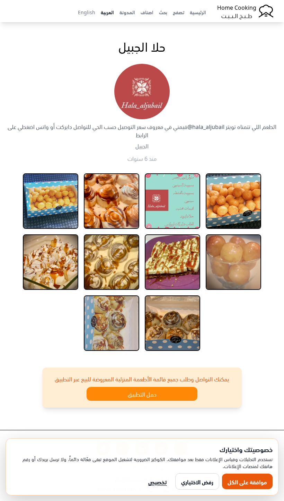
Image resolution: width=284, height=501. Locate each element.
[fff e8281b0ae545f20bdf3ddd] (111, 262)
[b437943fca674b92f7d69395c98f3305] (111, 201)
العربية (107, 11)
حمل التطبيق (142, 393)
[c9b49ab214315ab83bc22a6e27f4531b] (233, 262)
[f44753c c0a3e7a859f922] (172, 201)
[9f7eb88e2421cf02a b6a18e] (172, 323)
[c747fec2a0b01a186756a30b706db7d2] (172, 262)
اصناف (147, 11)
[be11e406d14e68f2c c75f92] (111, 323)
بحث (163, 11)
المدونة (127, 11)
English (86, 11)
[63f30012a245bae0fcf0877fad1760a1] (233, 201)
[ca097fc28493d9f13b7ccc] (50, 201)
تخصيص (157, 481)
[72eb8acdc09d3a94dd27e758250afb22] (50, 262)
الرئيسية (198, 11)
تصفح (178, 11)
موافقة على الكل (247, 481)
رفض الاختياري (197, 481)
